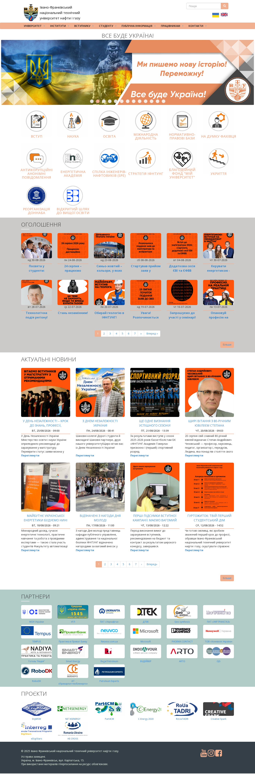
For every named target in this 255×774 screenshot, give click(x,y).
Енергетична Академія (72, 173)
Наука (73, 136)
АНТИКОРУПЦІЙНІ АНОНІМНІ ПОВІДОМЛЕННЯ (37, 174)
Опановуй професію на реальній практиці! (218, 317)
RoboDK (36, 681)
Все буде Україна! (128, 35)
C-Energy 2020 (145, 718)
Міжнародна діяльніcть (145, 136)
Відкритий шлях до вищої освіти (72, 211)
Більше (227, 344)
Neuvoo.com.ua (109, 641)
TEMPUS (36, 641)
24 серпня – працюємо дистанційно (73, 270)
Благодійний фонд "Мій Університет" (182, 173)
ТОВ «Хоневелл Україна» (218, 641)
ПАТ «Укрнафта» (109, 621)
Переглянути (30, 455)
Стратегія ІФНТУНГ (145, 173)
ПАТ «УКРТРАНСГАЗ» (218, 621)
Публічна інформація (135, 26)
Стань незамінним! (73, 313)
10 (145, 101)
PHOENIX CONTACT (182, 641)
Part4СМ (109, 718)
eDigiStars (36, 738)
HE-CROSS (73, 738)
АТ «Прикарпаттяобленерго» (73, 682)
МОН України (36, 621)
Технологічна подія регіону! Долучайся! (37, 317)
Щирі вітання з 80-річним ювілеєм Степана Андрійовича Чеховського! (209, 425)
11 (151, 101)
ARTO (182, 661)
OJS (218, 661)
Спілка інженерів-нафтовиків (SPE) (109, 173)
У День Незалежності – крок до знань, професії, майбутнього (45, 425)
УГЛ (73, 621)
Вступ (36, 136)
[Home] (31, 12)
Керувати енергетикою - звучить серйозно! (218, 270)
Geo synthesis (182, 621)
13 (163, 101)
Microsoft (146, 641)
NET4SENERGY (72, 718)
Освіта (109, 136)
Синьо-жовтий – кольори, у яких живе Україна (109, 270)
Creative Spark (218, 718)
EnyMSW (36, 718)
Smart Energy (73, 661)
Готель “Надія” (36, 661)
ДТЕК (146, 621)
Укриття (219, 173)
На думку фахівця (218, 136)
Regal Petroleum (109, 661)
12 (157, 101)
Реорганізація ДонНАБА (36, 211)
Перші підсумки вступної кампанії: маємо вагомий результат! (155, 520)
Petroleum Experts (109, 681)
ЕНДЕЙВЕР (145, 661)
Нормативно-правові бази (182, 136)
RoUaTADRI (182, 718)
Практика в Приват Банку (73, 641)
